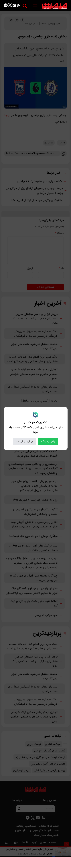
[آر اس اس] (19, 6)
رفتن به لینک (48, 441)
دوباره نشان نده (24, 441)
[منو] (35, 6)
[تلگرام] (5, 6)
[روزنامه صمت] (55, 6)
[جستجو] (25, 6)
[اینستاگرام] (14, 6)
